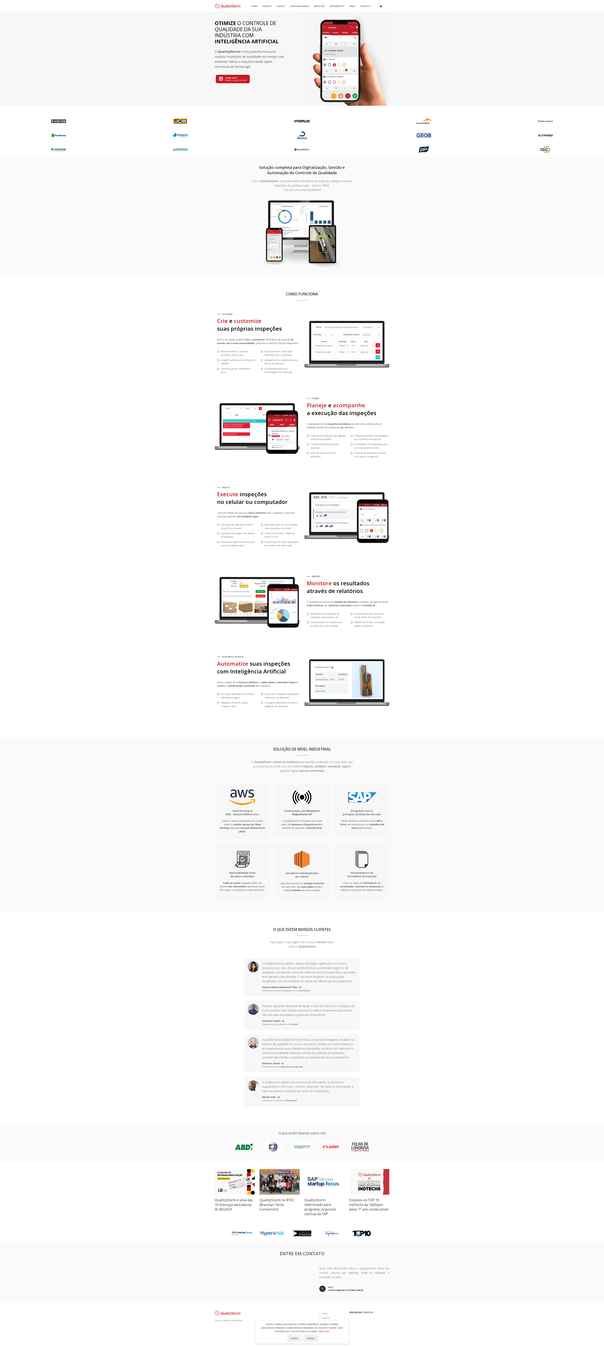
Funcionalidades (299, 6)
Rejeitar (311, 1338)
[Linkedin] (300, 987)
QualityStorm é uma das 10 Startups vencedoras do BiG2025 (234, 1204)
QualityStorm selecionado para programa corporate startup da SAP (320, 1207)
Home (254, 6)
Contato (365, 6)
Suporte (325, 1317)
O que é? (280, 6)
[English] (381, 6)
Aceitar (294, 1338)
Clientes (267, 6)
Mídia (352, 6)
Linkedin (368, 1312)
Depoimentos (337, 6)
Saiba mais (323, 1331)
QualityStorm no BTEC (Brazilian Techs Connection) (277, 1204)
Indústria (319, 6)
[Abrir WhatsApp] (596, 1339)
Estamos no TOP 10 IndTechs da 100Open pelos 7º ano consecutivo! (368, 1204)
